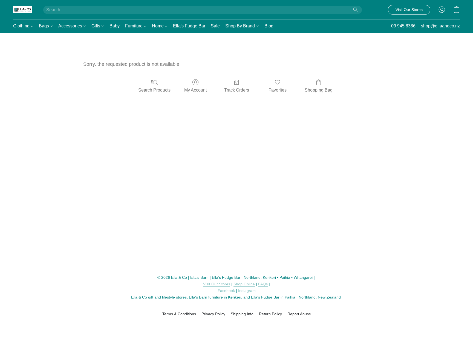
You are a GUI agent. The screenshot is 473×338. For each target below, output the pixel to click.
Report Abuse (299, 314)
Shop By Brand (240, 26)
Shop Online (244, 284)
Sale (215, 26)
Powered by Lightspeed (236, 323)
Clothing (22, 26)
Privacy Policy (213, 314)
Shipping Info (242, 314)
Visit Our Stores (216, 284)
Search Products (154, 90)
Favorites (278, 90)
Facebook (227, 290)
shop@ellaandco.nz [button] (440, 26)
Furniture (134, 26)
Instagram (247, 290)
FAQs (263, 284)
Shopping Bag (319, 90)
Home (158, 26)
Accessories (70, 26)
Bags (44, 26)
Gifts (96, 26)
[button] (22, 9)
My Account (195, 90)
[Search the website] (355, 9)
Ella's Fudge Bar (189, 26)
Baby (114, 26)
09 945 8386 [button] (403, 26)
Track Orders (236, 90)
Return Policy (270, 314)
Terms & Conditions (179, 314)
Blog (268, 26)
